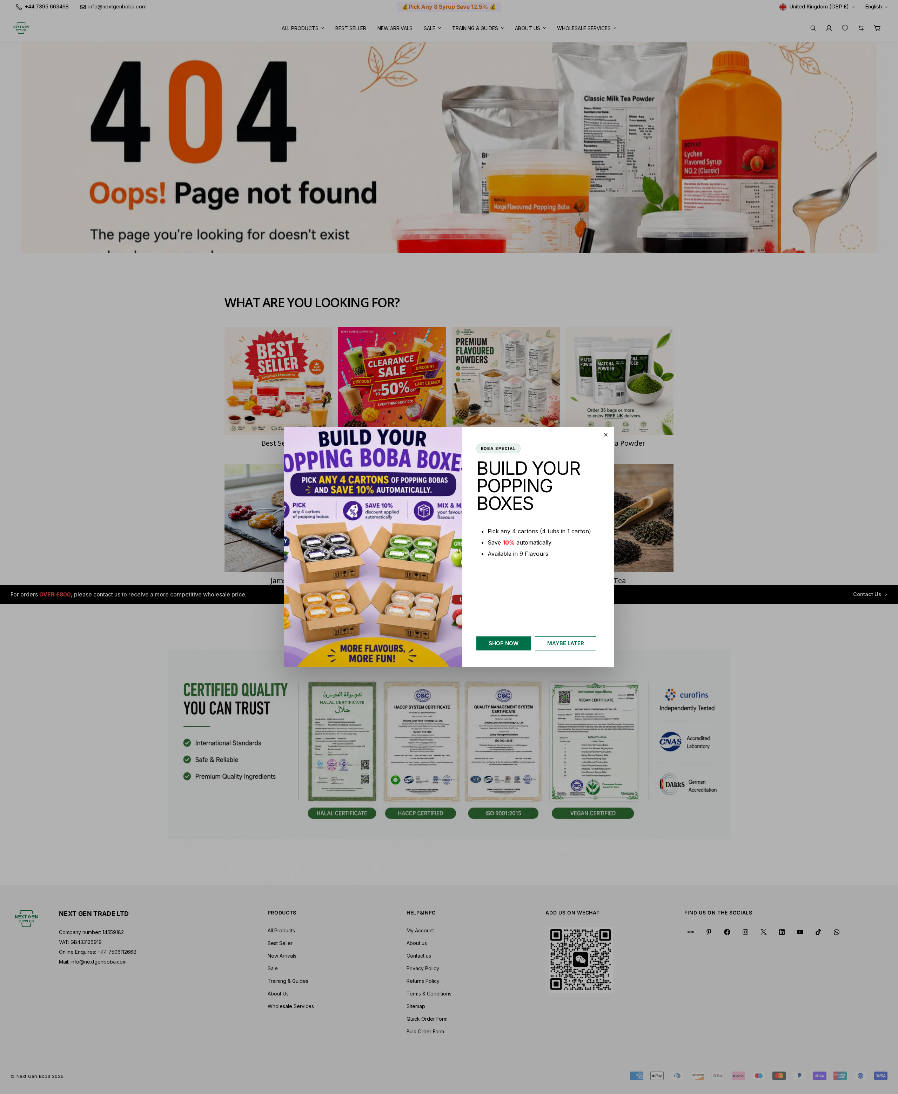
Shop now (503, 643)
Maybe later (565, 643)
